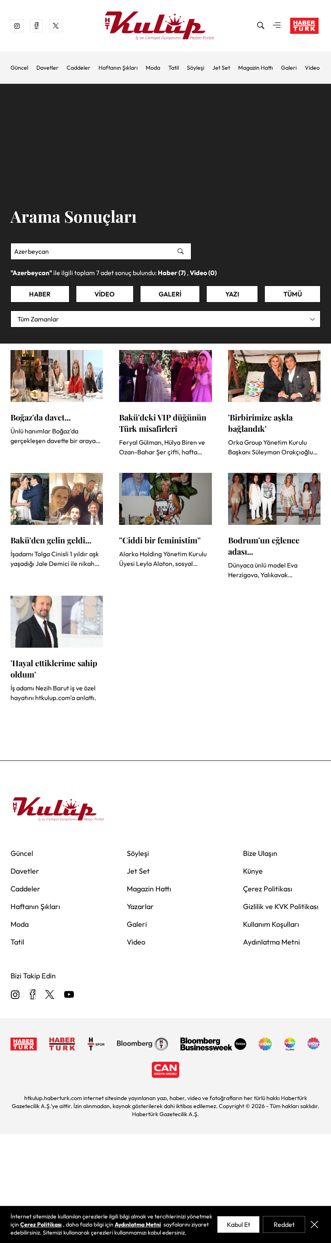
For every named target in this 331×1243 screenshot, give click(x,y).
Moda (153, 67)
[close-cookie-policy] (314, 1224)
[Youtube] (69, 995)
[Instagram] (15, 995)
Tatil (173, 67)
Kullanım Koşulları (271, 924)
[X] (49, 995)
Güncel (19, 67)
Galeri (289, 67)
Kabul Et (238, 1224)
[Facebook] (32, 995)
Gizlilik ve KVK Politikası (280, 906)
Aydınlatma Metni (271, 942)
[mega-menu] (277, 26)
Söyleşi (195, 67)
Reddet (284, 1224)
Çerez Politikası (267, 888)
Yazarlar (140, 906)
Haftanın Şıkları (118, 67)
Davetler (47, 67)
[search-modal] (261, 26)
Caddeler (78, 67)
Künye (253, 871)
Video (312, 67)
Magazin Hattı (255, 67)
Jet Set (221, 67)
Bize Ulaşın (260, 853)
